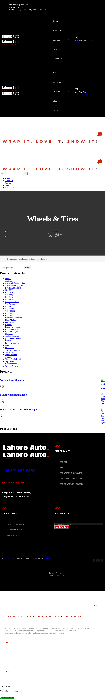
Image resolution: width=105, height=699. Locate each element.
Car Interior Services (71, 479)
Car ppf (8, 306)
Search (27, 268)
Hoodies (8, 325)
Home (55, 231)
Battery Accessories (13, 288)
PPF (61, 468)
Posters (8, 341)
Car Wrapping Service (71, 473)
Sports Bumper (11, 354)
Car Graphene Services (71, 484)
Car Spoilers (10, 311)
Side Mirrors (10, 352)
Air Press (9, 281)
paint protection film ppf (15, 338)
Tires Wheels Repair (13, 359)
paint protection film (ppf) (13, 394)
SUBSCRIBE (61, 527)
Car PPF (63, 462)
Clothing (8, 313)
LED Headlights (11, 331)
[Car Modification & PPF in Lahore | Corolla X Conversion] (52, 143)
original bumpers (12, 336)
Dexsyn (47, 558)
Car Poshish (10, 304)
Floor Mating (10, 320)
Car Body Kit (10, 295)
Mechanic (9, 334)
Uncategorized (11, 364)
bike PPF (9, 290)
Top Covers (10, 361)
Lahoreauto (9, 558)
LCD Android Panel (13, 329)
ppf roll (8, 345)
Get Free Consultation (84, 41)
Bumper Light (11, 292)
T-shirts (8, 357)
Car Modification (12, 302)
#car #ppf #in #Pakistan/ (13, 380)
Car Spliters (10, 308)
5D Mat (8, 279)
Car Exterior (10, 297)
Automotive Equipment (14, 285)
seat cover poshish (12, 350)
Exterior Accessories (13, 318)
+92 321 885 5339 (81, 94)
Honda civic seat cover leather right (18, 409)
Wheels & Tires (11, 366)
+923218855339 (81, 43)
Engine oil (9, 315)
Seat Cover (9, 348)
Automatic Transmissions (15, 283)
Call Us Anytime (11, 467)
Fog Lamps (9, 322)
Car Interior (9, 299)
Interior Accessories (13, 327)
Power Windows (12, 343)
